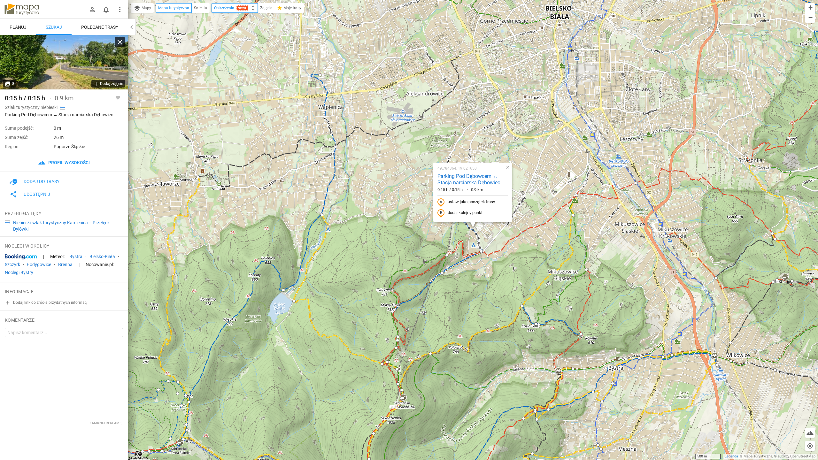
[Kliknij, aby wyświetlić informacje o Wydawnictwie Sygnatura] (138, 454)
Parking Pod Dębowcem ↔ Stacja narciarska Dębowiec (468, 179)
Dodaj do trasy (41, 181)
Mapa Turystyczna (758, 456)
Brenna (65, 264)
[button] (335, 147)
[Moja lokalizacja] (810, 446)
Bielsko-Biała (102, 256)
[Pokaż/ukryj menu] (120, 9)
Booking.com (21, 257)
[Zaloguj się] (92, 9)
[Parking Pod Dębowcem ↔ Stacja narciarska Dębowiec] (64, 62)
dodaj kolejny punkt (465, 212)
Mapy (146, 8)
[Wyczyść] (120, 42)
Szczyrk (12, 264)
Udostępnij (37, 194)
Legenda (731, 456)
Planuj (18, 27)
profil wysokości (68, 162)
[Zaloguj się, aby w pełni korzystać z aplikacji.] (118, 97)
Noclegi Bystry (19, 272)
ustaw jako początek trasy (471, 201)
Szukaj (54, 27)
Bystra (75, 256)
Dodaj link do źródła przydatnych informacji (50, 302)
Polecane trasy (99, 27)
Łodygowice (39, 264)
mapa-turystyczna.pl (21, 9)
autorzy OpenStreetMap (796, 456)
